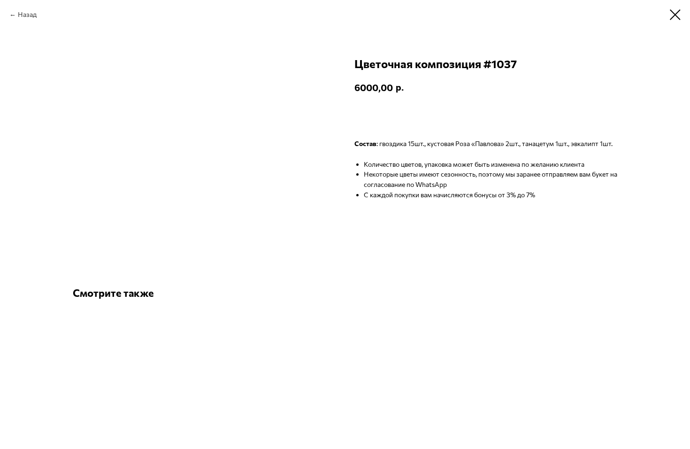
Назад (27, 14)
